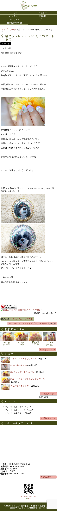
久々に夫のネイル (18, 365)
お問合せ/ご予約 (14, 23)
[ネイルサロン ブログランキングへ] (9, 308)
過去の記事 (48, 393)
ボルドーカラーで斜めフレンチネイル (27, 379)
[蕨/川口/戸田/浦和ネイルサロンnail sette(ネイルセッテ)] (28, 9)
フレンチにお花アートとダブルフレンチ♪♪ (27, 323)
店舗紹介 (43, 16)
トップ (14, 13)
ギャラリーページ (47, 349)
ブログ (43, 19)
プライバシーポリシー (28, 496)
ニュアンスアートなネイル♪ (23, 358)
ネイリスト (14, 19)
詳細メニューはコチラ (48, 418)
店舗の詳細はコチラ (48, 477)
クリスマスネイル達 (19, 386)
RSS (29, 498)
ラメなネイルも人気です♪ (21, 319)
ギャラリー (14, 16)
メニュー (43, 13)
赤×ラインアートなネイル (22, 372)
